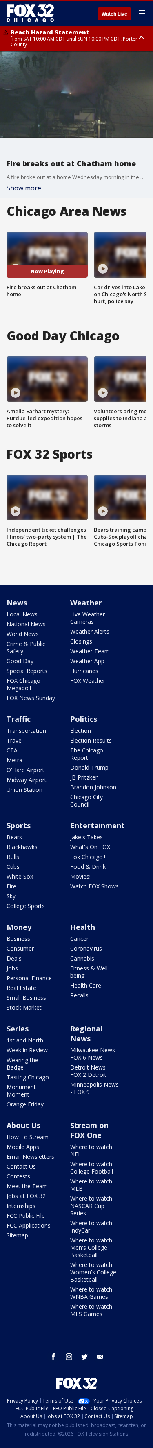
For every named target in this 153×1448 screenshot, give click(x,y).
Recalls (79, 995)
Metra (14, 760)
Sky (11, 896)
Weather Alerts (89, 631)
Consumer (20, 948)
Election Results (91, 740)
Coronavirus (86, 948)
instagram (68, 1356)
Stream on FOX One (89, 1130)
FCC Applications (29, 1225)
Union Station (24, 789)
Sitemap (17, 1235)
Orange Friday (25, 1104)
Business (18, 939)
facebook (53, 1356)
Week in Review (27, 1050)
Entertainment (97, 825)
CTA (12, 750)
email (99, 1356)
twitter (84, 1356)
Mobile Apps (23, 1147)
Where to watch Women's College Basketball (93, 1272)
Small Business (26, 998)
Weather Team (90, 651)
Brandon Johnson (93, 787)
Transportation (26, 730)
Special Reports (27, 671)
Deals (14, 958)
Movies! (80, 876)
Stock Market (24, 1007)
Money (19, 927)
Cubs (13, 866)
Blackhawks (22, 847)
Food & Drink (88, 866)
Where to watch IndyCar (91, 1226)
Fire (11, 886)
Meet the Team (27, 1186)
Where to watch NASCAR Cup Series (91, 1205)
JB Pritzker (84, 777)
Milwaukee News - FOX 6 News (94, 1053)
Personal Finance (29, 978)
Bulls (13, 857)
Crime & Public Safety (26, 647)
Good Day (20, 661)
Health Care (85, 985)
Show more (24, 188)
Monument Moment (21, 1090)
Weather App (87, 661)
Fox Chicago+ (88, 857)
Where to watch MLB (91, 1184)
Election (80, 730)
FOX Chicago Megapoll (23, 684)
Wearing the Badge (22, 1063)
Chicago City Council (86, 800)
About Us (23, 1125)
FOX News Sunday (31, 698)
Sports (19, 825)
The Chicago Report (86, 753)
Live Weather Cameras (87, 617)
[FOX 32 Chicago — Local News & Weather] (30, 13)
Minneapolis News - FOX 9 (94, 1088)
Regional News (86, 1033)
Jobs (12, 968)
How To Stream (28, 1137)
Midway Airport (27, 780)
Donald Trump (89, 767)
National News (26, 624)
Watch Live (114, 14)
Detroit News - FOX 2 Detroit (89, 1071)
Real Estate (21, 988)
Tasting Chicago (28, 1077)
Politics (83, 719)
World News (23, 634)
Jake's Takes (86, 837)
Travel (15, 740)
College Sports (26, 906)
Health (82, 927)
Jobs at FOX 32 (26, 1196)
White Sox (20, 876)
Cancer (79, 939)
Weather (86, 602)
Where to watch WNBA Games (91, 1293)
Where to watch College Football (91, 1167)
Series (18, 1028)
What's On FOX (90, 847)
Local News (22, 614)
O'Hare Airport (25, 770)
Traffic (19, 719)
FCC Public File (26, 1215)
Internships (21, 1206)
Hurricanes (84, 671)
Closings (81, 641)
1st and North (25, 1040)
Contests (18, 1176)
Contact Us (21, 1166)
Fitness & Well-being (90, 971)
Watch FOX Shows (94, 886)
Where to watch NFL (91, 1150)
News (17, 602)
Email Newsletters (30, 1156)
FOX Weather (87, 680)
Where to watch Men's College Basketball (91, 1247)
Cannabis (82, 958)
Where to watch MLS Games (91, 1310)
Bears (14, 837)
